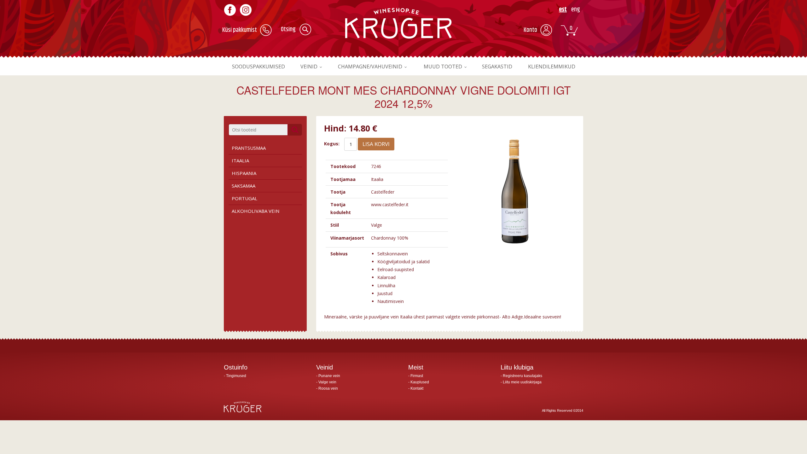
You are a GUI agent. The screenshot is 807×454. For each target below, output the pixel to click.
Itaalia (240, 160)
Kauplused (419, 382)
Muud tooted (443, 66)
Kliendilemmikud (551, 66)
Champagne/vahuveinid (370, 66)
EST (563, 9)
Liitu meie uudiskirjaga (522, 382)
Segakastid (497, 66)
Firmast (416, 376)
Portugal (244, 198)
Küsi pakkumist (239, 30)
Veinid (308, 66)
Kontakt (416, 388)
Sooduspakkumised (258, 66)
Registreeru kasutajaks (522, 376)
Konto (530, 30)
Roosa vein (328, 388)
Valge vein (327, 382)
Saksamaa (243, 186)
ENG (575, 9)
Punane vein (329, 376)
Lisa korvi (376, 144)
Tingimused (236, 376)
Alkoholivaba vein (255, 211)
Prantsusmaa (249, 148)
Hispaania (244, 173)
